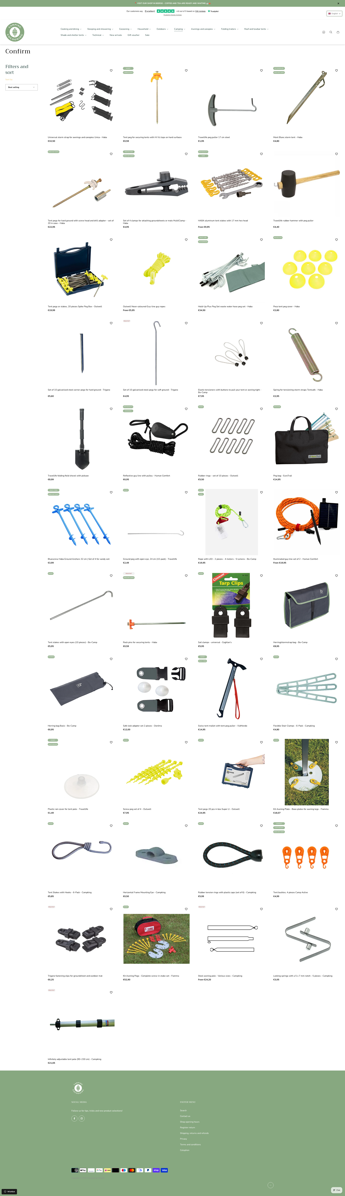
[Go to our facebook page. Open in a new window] (74, 1118)
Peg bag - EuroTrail (282, 476)
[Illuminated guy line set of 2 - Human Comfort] (306, 522)
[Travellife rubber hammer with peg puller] (306, 184)
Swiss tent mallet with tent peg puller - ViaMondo (222, 726)
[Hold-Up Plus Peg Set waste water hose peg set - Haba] (231, 269)
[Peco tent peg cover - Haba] (306, 269)
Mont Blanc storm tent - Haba (287, 137)
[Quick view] (259, 157)
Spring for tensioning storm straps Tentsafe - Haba (298, 390)
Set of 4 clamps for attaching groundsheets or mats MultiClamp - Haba (154, 221)
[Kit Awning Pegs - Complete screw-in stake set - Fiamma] (156, 939)
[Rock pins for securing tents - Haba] (156, 605)
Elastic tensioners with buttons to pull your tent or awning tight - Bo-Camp (229, 391)
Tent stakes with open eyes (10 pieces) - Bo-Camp (72, 642)
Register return (187, 1127)
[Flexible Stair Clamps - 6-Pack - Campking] (306, 689)
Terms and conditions (190, 1144)
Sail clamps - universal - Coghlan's (215, 642)
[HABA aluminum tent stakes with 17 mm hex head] (231, 184)
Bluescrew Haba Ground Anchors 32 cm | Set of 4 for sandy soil (79, 559)
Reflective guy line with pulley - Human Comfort (146, 476)
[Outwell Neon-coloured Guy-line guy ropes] (156, 269)
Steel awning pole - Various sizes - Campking (220, 976)
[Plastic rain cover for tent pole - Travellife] (81, 772)
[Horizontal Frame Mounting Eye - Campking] (156, 855)
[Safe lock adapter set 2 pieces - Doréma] (156, 689)
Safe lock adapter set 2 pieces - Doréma (142, 726)
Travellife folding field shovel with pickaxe (68, 476)
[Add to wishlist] (186, 323)
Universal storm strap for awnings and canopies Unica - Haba (77, 137)
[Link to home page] (78, 1088)
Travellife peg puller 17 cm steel (214, 137)
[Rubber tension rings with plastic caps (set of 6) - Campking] (231, 855)
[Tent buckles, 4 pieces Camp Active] (306, 855)
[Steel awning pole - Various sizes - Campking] (231, 939)
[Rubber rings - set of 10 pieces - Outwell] (231, 439)
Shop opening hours (189, 1121)
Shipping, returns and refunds (194, 1133)
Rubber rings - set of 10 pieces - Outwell (218, 476)
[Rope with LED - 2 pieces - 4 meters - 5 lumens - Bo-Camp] (231, 522)
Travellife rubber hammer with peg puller (293, 220)
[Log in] (324, 32)
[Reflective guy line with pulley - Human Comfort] (156, 439)
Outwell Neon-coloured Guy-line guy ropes (144, 306)
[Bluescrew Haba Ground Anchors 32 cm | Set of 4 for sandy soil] (81, 522)
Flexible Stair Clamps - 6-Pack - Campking (294, 726)
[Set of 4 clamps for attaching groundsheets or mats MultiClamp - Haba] (156, 184)
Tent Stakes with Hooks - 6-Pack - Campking (70, 892)
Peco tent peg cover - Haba (286, 306)
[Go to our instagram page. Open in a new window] (82, 1118)
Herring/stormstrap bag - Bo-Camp (290, 642)
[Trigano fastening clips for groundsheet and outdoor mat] (81, 939)
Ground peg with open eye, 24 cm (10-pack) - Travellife (150, 559)
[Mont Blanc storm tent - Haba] (306, 100)
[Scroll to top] (271, 1185)
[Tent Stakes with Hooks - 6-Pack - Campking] (81, 855)
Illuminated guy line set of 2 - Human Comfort (295, 559)
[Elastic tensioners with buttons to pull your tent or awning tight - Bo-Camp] (231, 353)
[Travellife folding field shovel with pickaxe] (81, 439)
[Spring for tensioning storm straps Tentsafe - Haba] (306, 353)
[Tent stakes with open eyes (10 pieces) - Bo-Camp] (81, 605)
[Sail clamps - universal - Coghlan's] (231, 605)
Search (183, 1110)
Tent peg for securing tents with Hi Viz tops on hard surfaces (152, 137)
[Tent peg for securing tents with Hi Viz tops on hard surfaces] (156, 100)
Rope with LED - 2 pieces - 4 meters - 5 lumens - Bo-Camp (227, 559)
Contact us (185, 1116)
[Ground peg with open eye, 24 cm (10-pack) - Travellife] (156, 522)
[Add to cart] (109, 73)
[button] (334, 13)
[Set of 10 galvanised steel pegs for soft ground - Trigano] (156, 353)
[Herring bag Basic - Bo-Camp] (81, 689)
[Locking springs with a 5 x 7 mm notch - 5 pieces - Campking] (306, 939)
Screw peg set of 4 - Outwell (137, 809)
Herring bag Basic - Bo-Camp (62, 726)
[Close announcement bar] (338, 3)
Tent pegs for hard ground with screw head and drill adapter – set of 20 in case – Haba (81, 221)
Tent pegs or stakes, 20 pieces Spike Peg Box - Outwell (75, 306)
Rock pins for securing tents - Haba (140, 642)
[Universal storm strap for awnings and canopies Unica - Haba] (81, 100)
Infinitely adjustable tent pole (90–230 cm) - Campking (74, 1059)
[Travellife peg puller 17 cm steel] (231, 100)
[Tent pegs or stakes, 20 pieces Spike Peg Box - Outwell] (81, 269)
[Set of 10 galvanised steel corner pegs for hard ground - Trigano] (81, 353)
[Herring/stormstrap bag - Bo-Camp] (306, 605)
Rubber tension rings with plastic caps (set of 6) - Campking (227, 892)
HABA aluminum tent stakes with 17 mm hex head (223, 220)
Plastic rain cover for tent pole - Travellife (68, 809)
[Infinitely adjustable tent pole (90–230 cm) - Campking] (81, 1022)
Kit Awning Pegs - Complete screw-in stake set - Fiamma (151, 976)
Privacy (183, 1138)
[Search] (331, 32)
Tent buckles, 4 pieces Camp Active (290, 892)
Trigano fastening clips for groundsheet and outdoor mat (75, 976)
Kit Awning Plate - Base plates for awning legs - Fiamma (300, 809)
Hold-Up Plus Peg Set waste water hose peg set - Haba (225, 306)
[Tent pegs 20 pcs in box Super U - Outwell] (231, 772)
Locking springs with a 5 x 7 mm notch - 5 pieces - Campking (302, 976)
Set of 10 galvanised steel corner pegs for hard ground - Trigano (79, 390)
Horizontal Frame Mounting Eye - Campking (144, 892)
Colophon (184, 1150)
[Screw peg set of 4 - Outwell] (156, 772)
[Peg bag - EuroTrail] (306, 439)
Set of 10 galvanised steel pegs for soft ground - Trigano (150, 390)
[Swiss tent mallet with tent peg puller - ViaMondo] (231, 689)
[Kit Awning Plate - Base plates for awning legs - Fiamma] (306, 772)
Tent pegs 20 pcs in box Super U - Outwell (219, 809)
